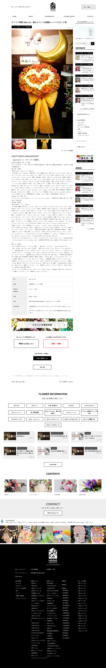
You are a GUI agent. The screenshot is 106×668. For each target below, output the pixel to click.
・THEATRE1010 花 (50, 625)
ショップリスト (81, 141)
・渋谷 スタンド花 (81, 583)
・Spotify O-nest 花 (34, 628)
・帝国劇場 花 (49, 620)
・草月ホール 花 (49, 623)
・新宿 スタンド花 (81, 585)
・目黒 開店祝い (65, 600)
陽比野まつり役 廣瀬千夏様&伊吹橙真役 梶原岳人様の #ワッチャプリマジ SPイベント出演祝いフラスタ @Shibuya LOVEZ (87, 102)
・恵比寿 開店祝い (66, 605)
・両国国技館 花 (34, 653)
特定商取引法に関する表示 (38, 573)
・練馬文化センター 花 (51, 651)
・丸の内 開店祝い (66, 615)
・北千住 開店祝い (66, 638)
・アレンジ (79, 131)
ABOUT (31, 16)
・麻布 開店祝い (65, 608)
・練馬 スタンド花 (81, 625)
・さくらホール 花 (34, 635)
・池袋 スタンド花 (81, 588)
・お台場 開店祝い (66, 628)
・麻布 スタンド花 (81, 600)
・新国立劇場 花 (49, 583)
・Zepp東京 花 (33, 598)
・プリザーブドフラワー (83, 135)
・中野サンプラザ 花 (50, 641)
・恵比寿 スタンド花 (81, 598)
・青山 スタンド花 (81, 603)
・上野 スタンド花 (81, 623)
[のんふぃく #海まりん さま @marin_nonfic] (44, 534)
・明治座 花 (33, 583)
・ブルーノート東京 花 (51, 593)
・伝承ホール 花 (34, 638)
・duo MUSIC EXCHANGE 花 (37, 633)
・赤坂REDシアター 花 (35, 590)
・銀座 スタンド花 (81, 613)
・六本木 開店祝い (66, 618)
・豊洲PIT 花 (49, 628)
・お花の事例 (17, 581)
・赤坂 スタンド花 (81, 590)
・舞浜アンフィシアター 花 (36, 650)
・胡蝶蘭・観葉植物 (82, 133)
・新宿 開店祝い (65, 593)
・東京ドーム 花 (34, 655)
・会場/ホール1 (34, 581)
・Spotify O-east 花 (34, 623)
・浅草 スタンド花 (81, 628)
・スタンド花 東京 (81, 581)
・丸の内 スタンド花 (81, 608)
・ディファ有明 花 (34, 603)
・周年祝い (64, 584)
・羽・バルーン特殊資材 (83, 127)
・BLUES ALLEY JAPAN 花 (52, 590)
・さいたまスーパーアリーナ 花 (37, 658)
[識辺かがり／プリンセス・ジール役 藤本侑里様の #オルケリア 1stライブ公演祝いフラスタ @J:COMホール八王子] (77, 71)
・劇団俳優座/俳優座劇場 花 (52, 630)
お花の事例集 (81, 120)
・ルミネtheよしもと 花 (35, 613)
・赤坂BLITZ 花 (33, 585)
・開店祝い (64, 588)
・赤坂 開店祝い (65, 597)
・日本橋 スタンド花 (81, 618)
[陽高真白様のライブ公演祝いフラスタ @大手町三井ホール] (77, 92)
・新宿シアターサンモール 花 (37, 610)
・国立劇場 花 (49, 633)
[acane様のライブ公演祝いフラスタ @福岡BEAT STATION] (77, 82)
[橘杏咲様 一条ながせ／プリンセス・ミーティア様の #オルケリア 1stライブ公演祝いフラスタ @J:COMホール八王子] (77, 59)
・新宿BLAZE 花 (34, 605)
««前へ (18, 381)
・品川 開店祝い (65, 603)
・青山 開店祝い (65, 610)
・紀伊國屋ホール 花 (35, 593)
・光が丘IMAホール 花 (51, 653)
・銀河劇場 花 (49, 598)
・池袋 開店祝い (65, 595)
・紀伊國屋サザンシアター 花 (37, 595)
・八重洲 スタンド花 (81, 605)
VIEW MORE (53, 464)
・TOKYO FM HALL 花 (51, 585)
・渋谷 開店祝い (65, 590)
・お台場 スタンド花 (81, 620)
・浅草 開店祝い (65, 635)
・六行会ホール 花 (50, 600)
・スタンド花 (80, 123)
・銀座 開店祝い (65, 620)
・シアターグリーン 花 (51, 615)
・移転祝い (64, 581)
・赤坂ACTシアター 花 (35, 588)
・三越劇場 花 (49, 635)
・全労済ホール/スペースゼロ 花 (37, 640)
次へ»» (66, 381)
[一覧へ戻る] (42, 369)
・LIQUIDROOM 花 (50, 588)
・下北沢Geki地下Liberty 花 (52, 645)
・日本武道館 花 (34, 645)
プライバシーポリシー (21, 573)
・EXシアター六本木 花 (51, 608)
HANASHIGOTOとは (83, 114)
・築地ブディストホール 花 (52, 595)
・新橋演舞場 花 (49, 638)
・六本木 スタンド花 (81, 610)
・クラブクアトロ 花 (35, 643)
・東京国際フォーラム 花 (51, 618)
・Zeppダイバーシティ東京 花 (37, 600)
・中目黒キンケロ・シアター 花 (53, 648)
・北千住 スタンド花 (81, 630)
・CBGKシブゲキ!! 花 (35, 615)
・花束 (78, 129)
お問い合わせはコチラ (53, 513)
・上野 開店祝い (65, 630)
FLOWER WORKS (69, 16)
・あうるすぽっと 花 (50, 613)
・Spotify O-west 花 (34, 625)
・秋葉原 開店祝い (66, 623)
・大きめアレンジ (81, 125)
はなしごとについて (20, 569)
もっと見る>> (83, 108)
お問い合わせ (81, 147)
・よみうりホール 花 (50, 605)
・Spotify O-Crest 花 (35, 630)
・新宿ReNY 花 (33, 608)
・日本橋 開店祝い (66, 625)
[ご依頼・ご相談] (55, 347)
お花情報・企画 (50, 569)
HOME (14, 16)
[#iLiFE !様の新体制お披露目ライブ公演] (62, 534)
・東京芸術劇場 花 (50, 610)
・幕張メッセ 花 (34, 648)
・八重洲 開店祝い (66, 613)
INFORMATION (49, 16)
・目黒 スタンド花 (81, 593)
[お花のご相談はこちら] (88, 8)
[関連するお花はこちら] (26, 347)
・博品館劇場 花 (49, 603)
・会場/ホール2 (49, 581)
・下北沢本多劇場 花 (50, 643)
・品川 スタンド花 (81, 595)
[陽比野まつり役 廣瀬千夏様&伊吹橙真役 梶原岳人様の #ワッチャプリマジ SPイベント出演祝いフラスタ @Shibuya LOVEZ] (77, 102)
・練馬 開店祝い (65, 633)
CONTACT (90, 16)
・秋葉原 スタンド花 (81, 615)
